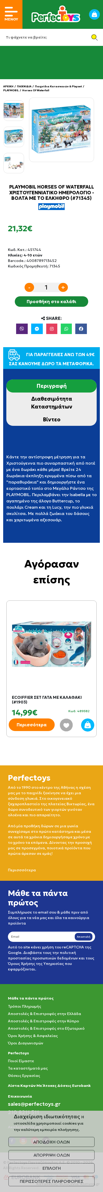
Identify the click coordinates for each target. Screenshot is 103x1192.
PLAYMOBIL (11, 90)
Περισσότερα (32, 724)
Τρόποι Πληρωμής (24, 1006)
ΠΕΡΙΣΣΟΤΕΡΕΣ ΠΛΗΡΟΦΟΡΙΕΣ (51, 1181)
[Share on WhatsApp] (66, 329)
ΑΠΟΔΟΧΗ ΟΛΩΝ (51, 1142)
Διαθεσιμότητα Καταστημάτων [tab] (51, 402)
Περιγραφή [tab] (51, 386)
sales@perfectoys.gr (34, 1103)
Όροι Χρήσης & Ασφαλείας (33, 1035)
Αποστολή (83, 936)
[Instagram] (51, 329)
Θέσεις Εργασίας (24, 1075)
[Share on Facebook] (81, 329)
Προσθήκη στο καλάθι (51, 301)
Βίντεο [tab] (51, 419)
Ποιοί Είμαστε (21, 1061)
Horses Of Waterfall (35, 90)
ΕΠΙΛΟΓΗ (52, 1168)
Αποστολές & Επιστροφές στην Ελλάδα (44, 1013)
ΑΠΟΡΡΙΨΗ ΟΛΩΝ (52, 1155)
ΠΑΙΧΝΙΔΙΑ (24, 86)
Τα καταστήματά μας (28, 1068)
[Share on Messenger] (37, 329)
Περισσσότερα (22, 870)
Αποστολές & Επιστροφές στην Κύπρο (43, 1021)
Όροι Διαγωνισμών (25, 1043)
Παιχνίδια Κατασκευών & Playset (58, 86)
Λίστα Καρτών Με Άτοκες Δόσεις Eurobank (49, 1085)
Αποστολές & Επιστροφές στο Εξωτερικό (46, 1028)
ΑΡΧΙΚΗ (8, 86)
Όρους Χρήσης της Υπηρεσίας (36, 963)
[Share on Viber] (22, 329)
